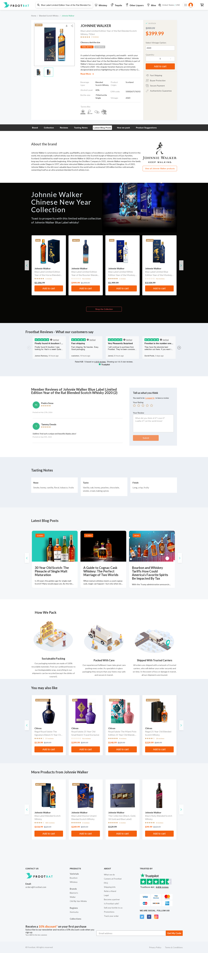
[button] (104, 5)
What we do (109, 874)
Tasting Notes (81, 128)
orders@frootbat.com (35, 887)
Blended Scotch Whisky (49, 16)
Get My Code (174, 933)
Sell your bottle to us (113, 907)
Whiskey (73, 882)
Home (33, 16)
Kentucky (74, 912)
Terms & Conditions (174, 947)
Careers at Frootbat (113, 878)
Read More (85, 74)
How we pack (123, 128)
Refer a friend (110, 891)
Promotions (109, 912)
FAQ (106, 883)
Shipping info (110, 887)
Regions (74, 908)
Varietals (74, 873)
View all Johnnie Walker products (160, 168)
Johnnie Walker (68, 16)
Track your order (111, 916)
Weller (73, 897)
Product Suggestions (146, 128)
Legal (106, 895)
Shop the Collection (104, 309)
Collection (49, 128)
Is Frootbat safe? (111, 903)
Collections (75, 918)
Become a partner (112, 899)
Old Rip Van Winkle (78, 901)
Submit (146, 438)
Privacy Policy (155, 947)
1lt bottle (99, 47)
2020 (149, 48)
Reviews (64, 128)
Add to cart (160, 66)
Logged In (150, 398)
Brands (73, 888)
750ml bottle (87, 47)
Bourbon (73, 878)
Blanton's (74, 893)
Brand (35, 128)
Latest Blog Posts (102, 128)
